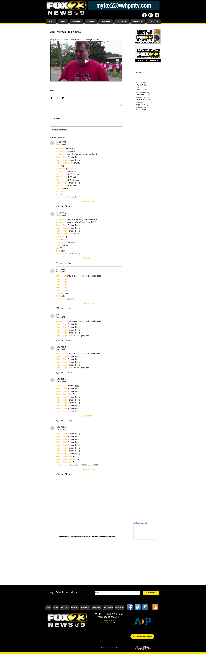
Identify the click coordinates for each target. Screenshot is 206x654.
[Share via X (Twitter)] (57, 98)
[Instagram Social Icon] (145, 607)
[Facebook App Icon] (130, 607)
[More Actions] (120, 143)
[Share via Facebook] (51, 98)
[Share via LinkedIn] (63, 98)
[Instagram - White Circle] (150, 15)
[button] (63, 21)
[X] (157, 15)
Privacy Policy (105, 647)
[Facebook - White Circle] (144, 15)
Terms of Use (114, 647)
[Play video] (86, 61)
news (52, 90)
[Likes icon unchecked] (57, 206)
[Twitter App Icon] (138, 607)
